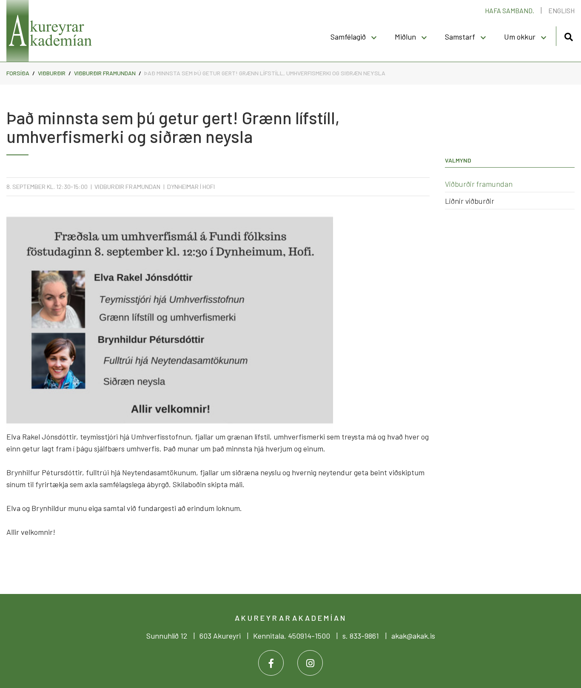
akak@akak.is (413, 635)
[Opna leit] (568, 35)
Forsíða (17, 73)
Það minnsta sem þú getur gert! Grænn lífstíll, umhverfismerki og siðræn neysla (264, 73)
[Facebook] (271, 663)
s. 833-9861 (360, 635)
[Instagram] (310, 663)
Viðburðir (52, 73)
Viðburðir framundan (105, 73)
